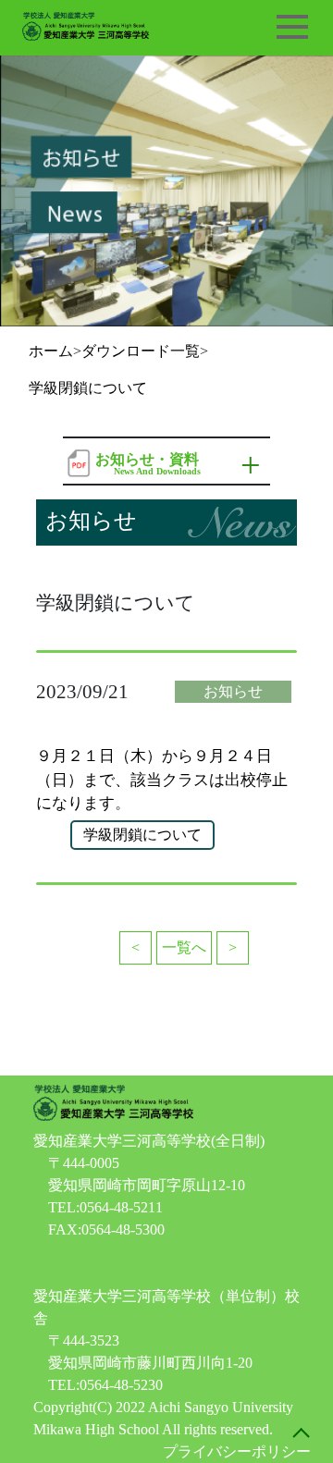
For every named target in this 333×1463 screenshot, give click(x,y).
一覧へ (184, 947)
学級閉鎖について (88, 388)
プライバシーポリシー (237, 1451)
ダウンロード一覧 (140, 351)
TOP (301, 1431)
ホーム (51, 351)
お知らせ (233, 691)
